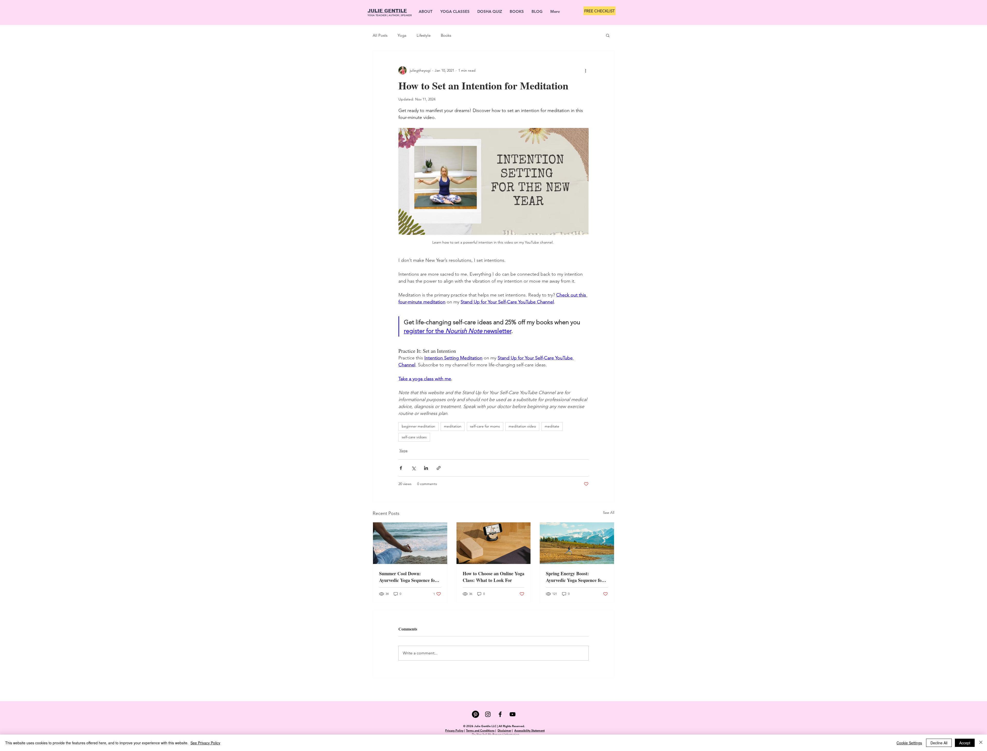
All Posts (380, 35)
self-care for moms (485, 426)
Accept (964, 742)
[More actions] (585, 70)
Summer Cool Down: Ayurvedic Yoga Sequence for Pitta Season (408, 576)
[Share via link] (438, 468)
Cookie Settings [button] (909, 742)
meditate (552, 426)
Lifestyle (424, 35)
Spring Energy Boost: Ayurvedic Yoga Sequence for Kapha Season (575, 576)
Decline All (938, 742)
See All (608, 512)
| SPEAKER (406, 15)
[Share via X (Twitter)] (413, 468)
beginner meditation (418, 426)
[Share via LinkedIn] (426, 468)
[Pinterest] (475, 714)
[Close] (981, 743)
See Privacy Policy (205, 742)
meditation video (522, 426)
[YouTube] (512, 714)
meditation (452, 426)
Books (446, 35)
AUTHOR (394, 15)
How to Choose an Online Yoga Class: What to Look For (493, 576)
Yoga (402, 35)
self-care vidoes (414, 437)
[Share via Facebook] (400, 468)
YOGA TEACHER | (378, 15)
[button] (607, 35)
